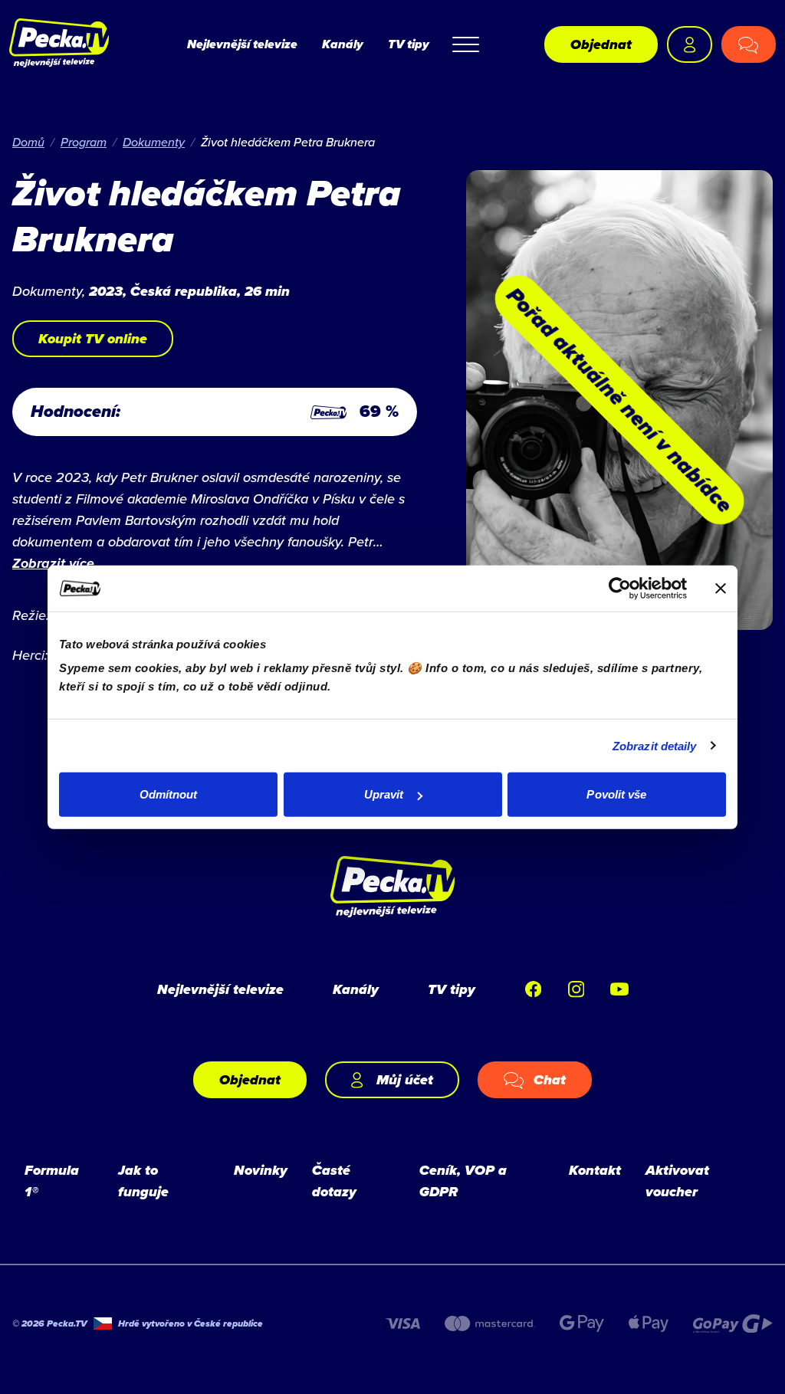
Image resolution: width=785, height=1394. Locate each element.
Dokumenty (154, 141)
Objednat (601, 44)
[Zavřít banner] (720, 587)
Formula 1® (52, 1181)
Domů (28, 141)
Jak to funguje (143, 1181)
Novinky (260, 1170)
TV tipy (408, 44)
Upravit (384, 794)
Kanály (342, 44)
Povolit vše (616, 794)
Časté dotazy (334, 1181)
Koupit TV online (92, 339)
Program (84, 141)
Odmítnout (169, 794)
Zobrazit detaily (655, 745)
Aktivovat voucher (677, 1181)
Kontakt (595, 1170)
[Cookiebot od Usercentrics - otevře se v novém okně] (620, 587)
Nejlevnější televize (242, 44)
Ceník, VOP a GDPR (463, 1181)
